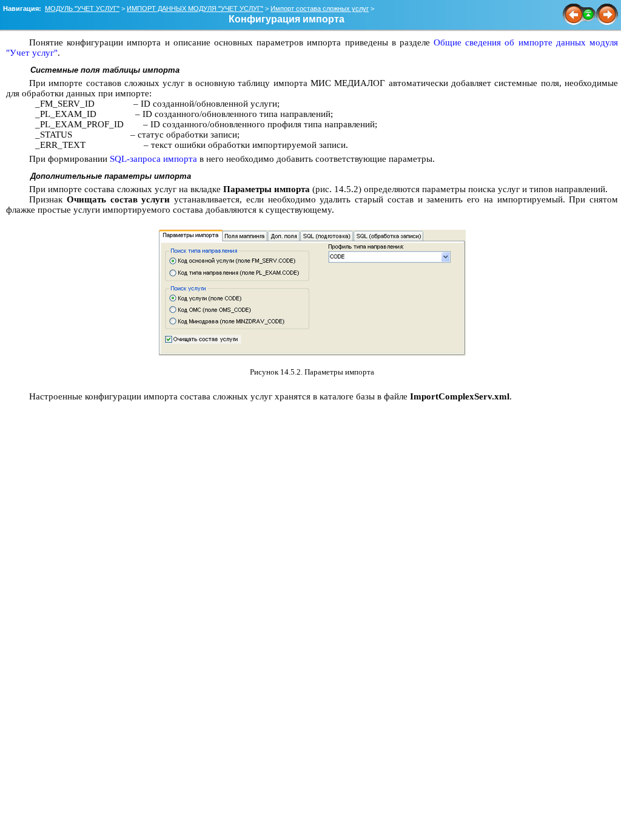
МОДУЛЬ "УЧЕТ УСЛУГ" (82, 8)
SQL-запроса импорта (153, 159)
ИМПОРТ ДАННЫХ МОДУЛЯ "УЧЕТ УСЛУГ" (195, 8)
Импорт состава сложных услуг (319, 8)
